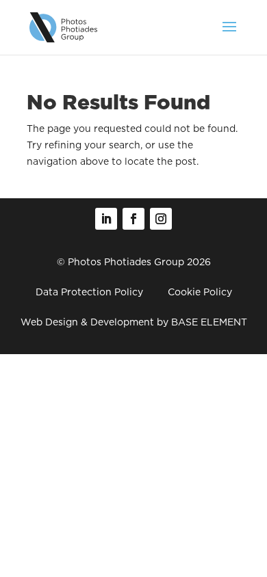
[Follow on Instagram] (161, 219)
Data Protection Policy (89, 291)
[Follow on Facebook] (133, 219)
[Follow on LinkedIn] (106, 219)
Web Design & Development (87, 322)
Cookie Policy (200, 291)
